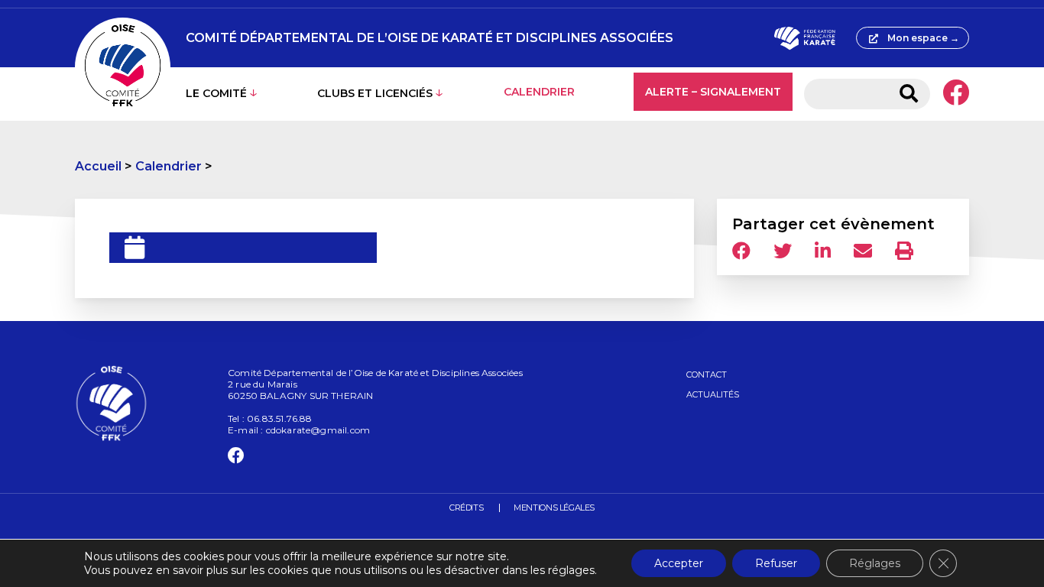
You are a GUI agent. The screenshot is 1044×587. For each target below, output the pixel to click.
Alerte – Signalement (713, 92)
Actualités (712, 394)
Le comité (216, 93)
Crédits (466, 507)
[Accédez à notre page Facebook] (955, 94)
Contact (706, 374)
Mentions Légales (554, 507)
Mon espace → (923, 38)
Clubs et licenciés (375, 93)
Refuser (776, 563)
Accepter (678, 563)
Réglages (874, 563)
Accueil (98, 166)
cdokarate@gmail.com (318, 430)
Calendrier (539, 92)
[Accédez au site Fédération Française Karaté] (804, 38)
